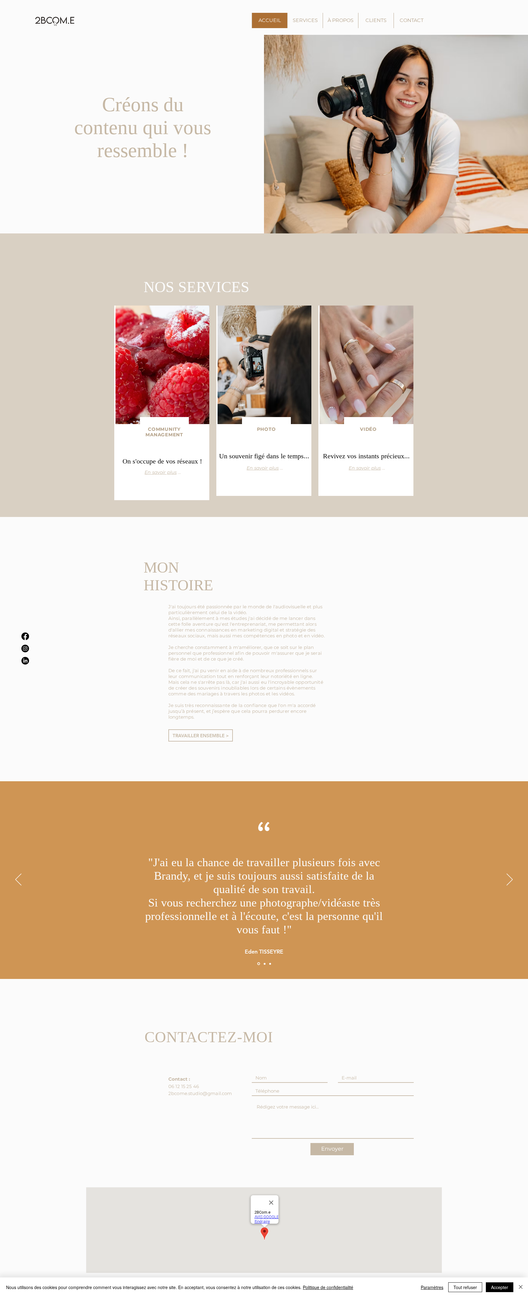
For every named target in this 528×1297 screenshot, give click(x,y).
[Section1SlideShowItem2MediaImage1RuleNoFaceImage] (264, 963)
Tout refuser (465, 1287)
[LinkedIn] (25, 661)
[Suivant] (510, 880)
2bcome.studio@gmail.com (200, 1093)
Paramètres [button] (432, 1287)
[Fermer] (520, 1287)
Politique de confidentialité (328, 1287)
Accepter (499, 1287)
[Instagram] (25, 648)
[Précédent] (18, 880)
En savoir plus (161, 472)
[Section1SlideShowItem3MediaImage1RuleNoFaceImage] (270, 964)
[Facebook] (25, 636)
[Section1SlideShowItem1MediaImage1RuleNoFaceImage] (258, 964)
